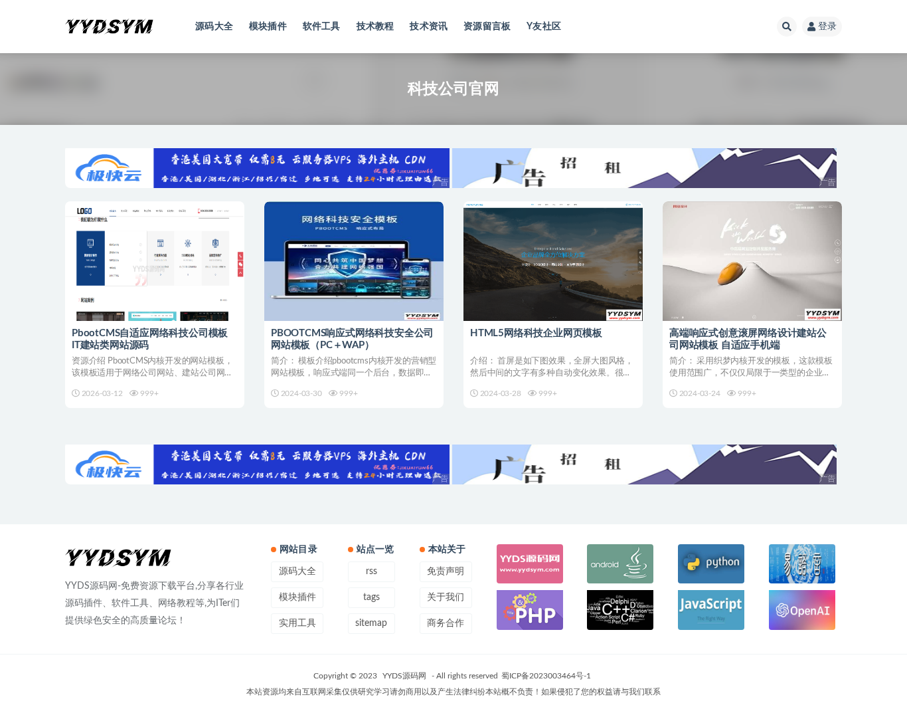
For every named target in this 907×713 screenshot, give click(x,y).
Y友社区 (544, 26)
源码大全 (214, 26)
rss (371, 571)
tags (371, 597)
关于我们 (445, 597)
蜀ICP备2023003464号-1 (546, 676)
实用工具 (297, 623)
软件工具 (322, 26)
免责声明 (445, 571)
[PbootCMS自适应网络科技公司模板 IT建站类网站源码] (154, 261)
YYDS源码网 (404, 676)
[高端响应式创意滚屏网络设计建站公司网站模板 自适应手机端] (752, 261)
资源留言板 (487, 26)
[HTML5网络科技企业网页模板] (553, 261)
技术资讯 (429, 26)
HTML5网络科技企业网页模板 (536, 333)
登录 (827, 26)
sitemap (371, 623)
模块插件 (268, 26)
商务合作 (445, 623)
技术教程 (375, 26)
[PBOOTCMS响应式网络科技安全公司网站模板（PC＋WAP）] (354, 261)
